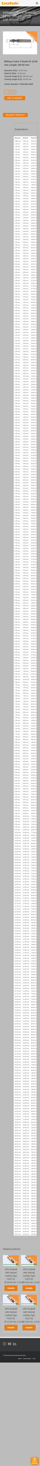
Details (11, 1288)
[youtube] (9, 1343)
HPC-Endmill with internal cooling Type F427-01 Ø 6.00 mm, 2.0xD (31, 1275)
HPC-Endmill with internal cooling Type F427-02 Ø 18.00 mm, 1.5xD (13, 1275)
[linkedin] (14, 1343)
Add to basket (14, 98)
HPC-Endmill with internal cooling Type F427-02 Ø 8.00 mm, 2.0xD (31, 1315)
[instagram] (4, 1343)
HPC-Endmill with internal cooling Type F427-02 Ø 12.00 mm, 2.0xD (13, 1315)
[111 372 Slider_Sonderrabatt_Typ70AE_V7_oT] (10, 2)
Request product (15, 115)
